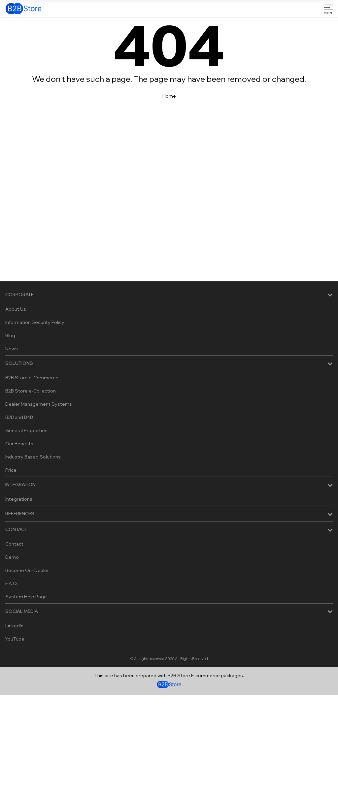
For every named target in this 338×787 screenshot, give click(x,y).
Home (169, 96)
